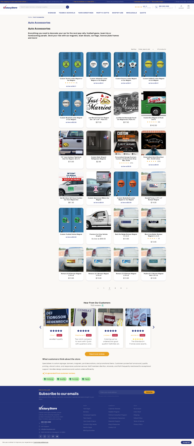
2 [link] (109, 288)
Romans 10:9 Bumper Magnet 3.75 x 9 (126, 274)
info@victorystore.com (48, 429)
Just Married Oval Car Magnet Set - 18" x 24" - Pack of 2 (98, 118)
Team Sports (87, 418)
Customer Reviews (114, 408)
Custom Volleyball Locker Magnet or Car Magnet (98, 79)
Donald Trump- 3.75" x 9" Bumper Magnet (153, 198)
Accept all (186, 442)
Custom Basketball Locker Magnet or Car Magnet (126, 198)
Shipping (136, 415)
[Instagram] (44, 436)
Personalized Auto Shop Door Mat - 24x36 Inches (153, 158)
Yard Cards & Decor (89, 421)
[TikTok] (49, 436)
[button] (41, 327)
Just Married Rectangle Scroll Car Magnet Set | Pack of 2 (126, 118)
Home (30, 17)
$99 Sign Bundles (89, 430)
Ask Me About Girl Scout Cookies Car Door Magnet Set (71, 198)
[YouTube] (57, 436)
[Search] (67, 7)
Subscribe (149, 392)
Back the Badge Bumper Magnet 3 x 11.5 (126, 235)
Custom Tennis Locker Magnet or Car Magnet (71, 79)
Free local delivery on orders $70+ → (85, 1)
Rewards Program (114, 421)
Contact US (112, 427)
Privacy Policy (138, 424)
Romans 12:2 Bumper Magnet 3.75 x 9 (99, 274)
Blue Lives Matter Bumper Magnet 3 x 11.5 (153, 235)
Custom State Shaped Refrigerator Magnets (98, 158)
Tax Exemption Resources (117, 418)
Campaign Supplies (89, 415)
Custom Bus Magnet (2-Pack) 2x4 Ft (154, 118)
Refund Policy (138, 418)
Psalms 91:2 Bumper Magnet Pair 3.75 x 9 (153, 274)
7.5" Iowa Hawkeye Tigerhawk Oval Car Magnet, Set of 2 (71, 158)
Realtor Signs (87, 427)
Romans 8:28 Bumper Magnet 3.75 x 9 (71, 274)
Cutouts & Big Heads (90, 424)
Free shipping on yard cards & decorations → (14, 1)
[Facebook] (40, 436)
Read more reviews (97, 354)
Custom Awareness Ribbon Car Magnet (98, 198)
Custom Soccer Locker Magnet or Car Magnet (126, 79)
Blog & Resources (114, 424)
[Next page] (126, 288)
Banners (86, 412)
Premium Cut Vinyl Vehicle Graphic (99, 235)
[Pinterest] (53, 436)
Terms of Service (139, 421)
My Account (137, 408)
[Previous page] (98, 288)
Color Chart (137, 412)
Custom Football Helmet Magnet (71, 234)
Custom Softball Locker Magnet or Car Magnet (153, 79)
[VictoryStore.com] (10, 7)
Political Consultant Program (118, 415)
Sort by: (133, 49)
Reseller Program (114, 412)
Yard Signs (86, 408)
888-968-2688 (46, 422)
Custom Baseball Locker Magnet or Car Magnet (71, 118)
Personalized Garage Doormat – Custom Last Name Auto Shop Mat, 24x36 (126, 158)
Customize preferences (40, 442)
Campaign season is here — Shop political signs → (149, 1)
